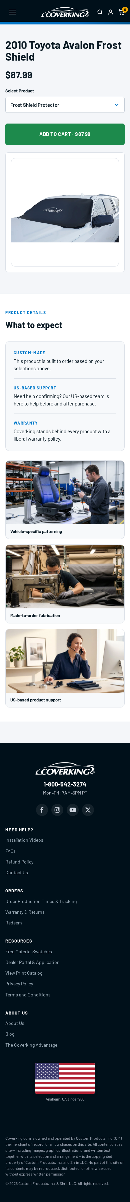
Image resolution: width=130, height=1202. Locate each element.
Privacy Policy (19, 983)
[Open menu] (12, 12)
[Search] (100, 12)
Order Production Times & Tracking (41, 901)
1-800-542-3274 (65, 784)
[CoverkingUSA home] (65, 12)
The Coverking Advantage (31, 1045)
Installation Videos (24, 840)
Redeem (13, 922)
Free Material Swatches (28, 951)
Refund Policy (19, 862)
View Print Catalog (23, 973)
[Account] (110, 12)
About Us (14, 1023)
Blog (9, 1034)
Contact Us (16, 872)
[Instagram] (57, 810)
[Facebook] (42, 810)
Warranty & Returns (25, 912)
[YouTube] (73, 810)
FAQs (10, 851)
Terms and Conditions (28, 994)
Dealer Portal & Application (32, 962)
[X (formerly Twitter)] (88, 810)
